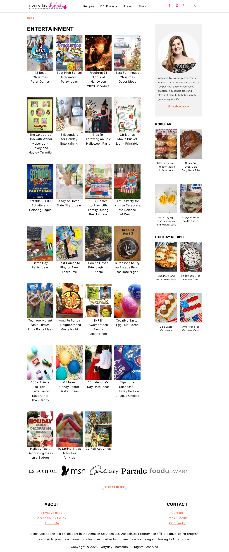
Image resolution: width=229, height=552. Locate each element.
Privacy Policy (51, 513)
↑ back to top (114, 487)
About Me (52, 523)
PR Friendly (177, 523)
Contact (177, 513)
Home (30, 17)
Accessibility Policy (51, 518)
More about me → (178, 106)
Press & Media (177, 518)
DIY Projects (108, 6)
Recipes (88, 6)
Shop (142, 6)
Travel (128, 6)
